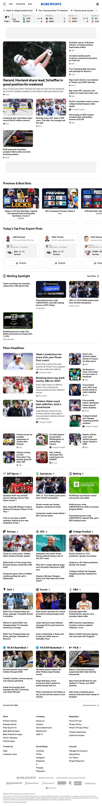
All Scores (16, 18)
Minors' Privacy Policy (78, 727)
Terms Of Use (75, 721)
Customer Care (10, 754)
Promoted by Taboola (89, 705)
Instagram (40, 757)
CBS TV (39, 734)
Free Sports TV (10, 727)
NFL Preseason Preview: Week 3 (60, 204)
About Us (40, 721)
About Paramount (44, 727)
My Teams (73, 757)
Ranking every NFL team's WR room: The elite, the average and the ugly (51, 113)
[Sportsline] (31, 783)
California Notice (76, 735)
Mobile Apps (9, 741)
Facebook (40, 761)
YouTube (40, 751)
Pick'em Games (10, 721)
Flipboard (40, 771)
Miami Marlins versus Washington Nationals (55, 18)
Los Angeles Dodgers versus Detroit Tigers (32, 18)
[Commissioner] (64, 782)
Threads (39, 768)
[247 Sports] (14, 783)
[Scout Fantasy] (90, 783)
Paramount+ (41, 731)
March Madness (10, 738)
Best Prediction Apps (12, 734)
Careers (39, 724)
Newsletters (74, 754)
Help (5, 751)
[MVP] (78, 782)
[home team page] (10, 251)
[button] (4, 4)
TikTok (39, 754)
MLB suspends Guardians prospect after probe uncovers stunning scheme (18, 144)
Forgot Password (76, 761)
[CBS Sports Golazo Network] (70, 777)
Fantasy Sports (9, 724)
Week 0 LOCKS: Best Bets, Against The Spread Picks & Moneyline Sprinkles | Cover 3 (21, 204)
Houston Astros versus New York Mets (78, 18)
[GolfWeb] (51, 788)
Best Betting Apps (11, 731)
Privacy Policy (75, 724)
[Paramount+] (47, 782)
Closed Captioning (77, 732)
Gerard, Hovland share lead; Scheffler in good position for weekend (34, 68)
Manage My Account (78, 751)
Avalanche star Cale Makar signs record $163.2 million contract (18, 112)
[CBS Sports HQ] (46, 777)
